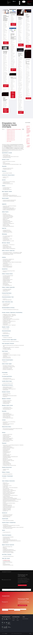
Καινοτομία (28, 98)
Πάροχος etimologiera (6, 43)
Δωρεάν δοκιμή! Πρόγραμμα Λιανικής (6, 110)
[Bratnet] (14, 1)
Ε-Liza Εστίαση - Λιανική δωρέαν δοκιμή (13, 95)
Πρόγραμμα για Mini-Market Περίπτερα (22, 583)
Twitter (17, 618)
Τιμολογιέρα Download (13, 24)
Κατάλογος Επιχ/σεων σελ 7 (11, 138)
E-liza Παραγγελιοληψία (6, 619)
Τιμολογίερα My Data (21, 112)
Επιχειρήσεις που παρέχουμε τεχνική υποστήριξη (14, 129)
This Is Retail (4, 622)
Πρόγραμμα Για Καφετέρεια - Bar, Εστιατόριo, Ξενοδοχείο (28, 141)
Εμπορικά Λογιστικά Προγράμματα (5, 627)
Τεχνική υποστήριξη (9, 627)
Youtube (18, 620)
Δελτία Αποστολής (28, 46)
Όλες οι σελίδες (9, 141)
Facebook (13, 618)
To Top (30, 633)
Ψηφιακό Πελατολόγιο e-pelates (20, 18)
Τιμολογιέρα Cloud (6, 86)
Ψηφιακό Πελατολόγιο (21, 45)
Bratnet (6, 633)
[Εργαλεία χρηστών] (23, 129)
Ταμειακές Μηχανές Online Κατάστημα (9, 623)
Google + (13, 620)
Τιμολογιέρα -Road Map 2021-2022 (5, 52)
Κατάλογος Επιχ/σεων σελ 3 (11, 132)
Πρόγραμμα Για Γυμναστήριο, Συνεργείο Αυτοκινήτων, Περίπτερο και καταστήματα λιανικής (28, 129)
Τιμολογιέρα (13, 14)
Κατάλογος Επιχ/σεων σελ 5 (11, 135)
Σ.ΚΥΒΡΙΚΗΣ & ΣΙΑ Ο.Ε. (6, 560)
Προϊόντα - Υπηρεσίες (28, 146)
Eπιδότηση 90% (13, 70)
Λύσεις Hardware (27, 135)
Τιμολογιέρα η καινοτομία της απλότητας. (28, 61)
